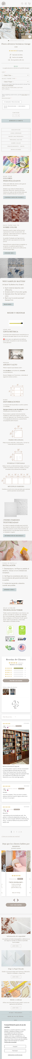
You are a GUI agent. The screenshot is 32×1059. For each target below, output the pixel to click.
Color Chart (24, 94)
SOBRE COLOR (16, 143)
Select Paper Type (8, 78)
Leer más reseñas (16, 905)
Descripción (16, 129)
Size (3, 72)
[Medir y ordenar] (16, 989)
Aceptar (15, 1046)
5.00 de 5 (20, 663)
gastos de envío (8, 68)
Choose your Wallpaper (7, 85)
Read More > (8, 304)
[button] (13, 50)
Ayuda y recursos (15, 1012)
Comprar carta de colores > (14, 197)
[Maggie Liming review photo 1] (16, 746)
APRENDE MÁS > (9, 253)
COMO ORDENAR (16, 133)
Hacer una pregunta (16, 136)
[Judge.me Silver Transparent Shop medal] (15, 704)
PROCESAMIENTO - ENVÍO (16, 146)
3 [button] (16, 831)
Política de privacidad (10, 1042)
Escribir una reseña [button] (16, 680)
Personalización (16, 139)
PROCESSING (6, 98)
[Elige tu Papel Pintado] (16, 958)
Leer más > (16, 946)
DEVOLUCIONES (16, 149)
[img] (6, 723)
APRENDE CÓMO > (9, 589)
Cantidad (16, 112)
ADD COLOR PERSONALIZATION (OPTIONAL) (12, 88)
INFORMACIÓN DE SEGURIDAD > (14, 535)
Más (15, 1020)
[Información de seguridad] (16, 926)
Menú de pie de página (15, 1016)
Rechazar (15, 1050)
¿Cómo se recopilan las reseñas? (10, 836)
